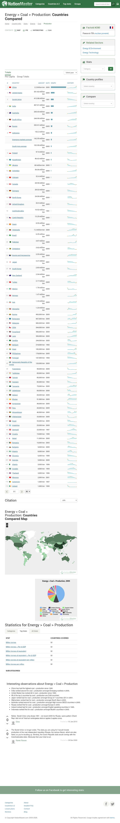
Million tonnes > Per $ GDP (16, 647)
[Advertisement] (41, 49)
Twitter (112, 804)
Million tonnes (11, 642)
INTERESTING (38, 30)
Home (7, 24)
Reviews (8, 812)
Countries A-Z (10, 806)
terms (112, 817)
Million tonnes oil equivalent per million (20, 660)
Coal (39, 24)
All (110, 69)
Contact (27, 809)
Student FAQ (28, 806)
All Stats (35, 631)
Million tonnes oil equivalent (16, 651)
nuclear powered (102, 33)
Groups (78, 4)
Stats (26, 24)
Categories (40, 4)
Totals (8, 72)
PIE (27, 30)
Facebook (106, 804)
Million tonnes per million (15, 664)
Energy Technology (91, 52)
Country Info (16, 24)
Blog (25, 812)
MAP (19, 30)
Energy (32, 24)
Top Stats (23, 631)
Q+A (49, 30)
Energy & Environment (92, 48)
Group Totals (23, 76)
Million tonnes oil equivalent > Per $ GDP (21, 655)
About (26, 803)
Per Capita (10, 76)
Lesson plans (10, 809)
